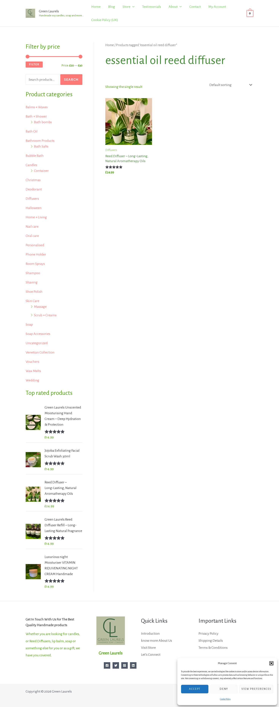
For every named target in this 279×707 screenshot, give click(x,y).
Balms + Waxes (37, 107)
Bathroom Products (40, 141)
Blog (111, 7)
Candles (31, 165)
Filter (34, 64)
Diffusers (32, 198)
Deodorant (34, 189)
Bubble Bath (35, 156)
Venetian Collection (40, 352)
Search (71, 79)
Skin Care (32, 301)
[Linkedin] (133, 665)
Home (96, 7)
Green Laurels (49, 11)
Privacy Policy (208, 633)
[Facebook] (107, 665)
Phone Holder (36, 254)
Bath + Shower (36, 116)
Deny (224, 688)
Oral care (32, 236)
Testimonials (151, 7)
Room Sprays (35, 264)
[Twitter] (116, 665)
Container (41, 171)
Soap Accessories (38, 334)
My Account (217, 7)
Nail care (32, 226)
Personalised (35, 245)
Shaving (32, 282)
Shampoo (33, 273)
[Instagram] (124, 665)
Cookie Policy (225, 699)
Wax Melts (33, 371)
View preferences (256, 688)
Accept (194, 688)
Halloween (34, 208)
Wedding (32, 380)
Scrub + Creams (45, 315)
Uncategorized (37, 343)
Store (126, 7)
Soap (29, 324)
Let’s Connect (150, 654)
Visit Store (148, 647)
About (173, 7)
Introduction (150, 633)
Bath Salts (41, 146)
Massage (40, 307)
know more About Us (156, 640)
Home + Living (36, 217)
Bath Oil (32, 131)
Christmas (33, 180)
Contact (195, 7)
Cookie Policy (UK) (104, 20)
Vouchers (32, 362)
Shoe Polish (34, 292)
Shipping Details (211, 640)
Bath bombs (43, 122)
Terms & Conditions (213, 647)
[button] (271, 663)
